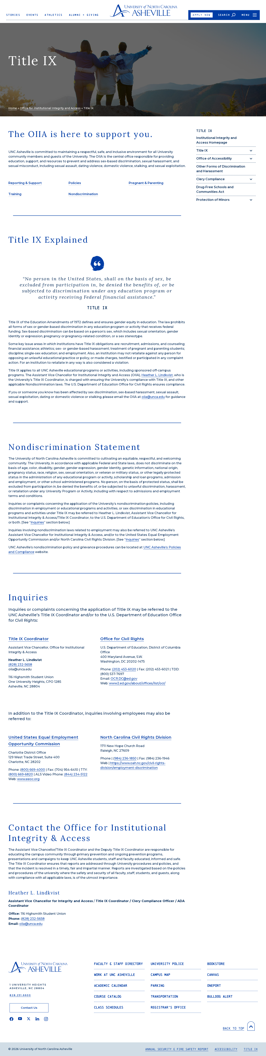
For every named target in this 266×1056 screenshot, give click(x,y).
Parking (157, 985)
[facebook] (11, 1019)
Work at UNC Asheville (114, 974)
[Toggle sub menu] (251, 150)
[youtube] (20, 1019)
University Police (167, 964)
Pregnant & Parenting (146, 183)
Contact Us (29, 1007)
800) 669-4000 (33, 770)
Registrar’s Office (168, 1007)
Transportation (164, 996)
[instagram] (46, 1019)
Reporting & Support (25, 183)
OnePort (214, 985)
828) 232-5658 (33, 919)
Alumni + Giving (84, 14)
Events (32, 14)
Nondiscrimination (83, 194)
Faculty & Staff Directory (118, 964)
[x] (29, 1019)
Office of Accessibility (214, 158)
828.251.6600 (20, 995)
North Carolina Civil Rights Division (135, 737)
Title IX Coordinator (28, 638)
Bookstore (216, 964)
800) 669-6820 (21, 774)
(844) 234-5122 (75, 774)
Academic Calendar (110, 985)
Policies (75, 183)
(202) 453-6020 (124, 669)
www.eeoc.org (28, 779)
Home (12, 108)
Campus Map (160, 974)
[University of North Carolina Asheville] (143, 12)
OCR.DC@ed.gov (124, 678)
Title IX (202, 150)
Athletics (54, 14)
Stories (13, 14)
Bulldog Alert (220, 996)
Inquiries (37, 522)
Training (14, 194)
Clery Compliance (210, 179)
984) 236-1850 (125, 758)
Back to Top (233, 1028)
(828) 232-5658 (20, 664)
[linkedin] (37, 1019)
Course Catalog (107, 996)
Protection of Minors (213, 200)
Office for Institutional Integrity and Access (50, 108)
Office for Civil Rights (122, 638)
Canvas (213, 974)
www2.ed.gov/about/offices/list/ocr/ (137, 683)
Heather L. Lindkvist (157, 375)
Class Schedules (108, 1007)
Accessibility (226, 1049)
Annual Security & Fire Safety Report (176, 1049)
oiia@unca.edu (153, 397)
